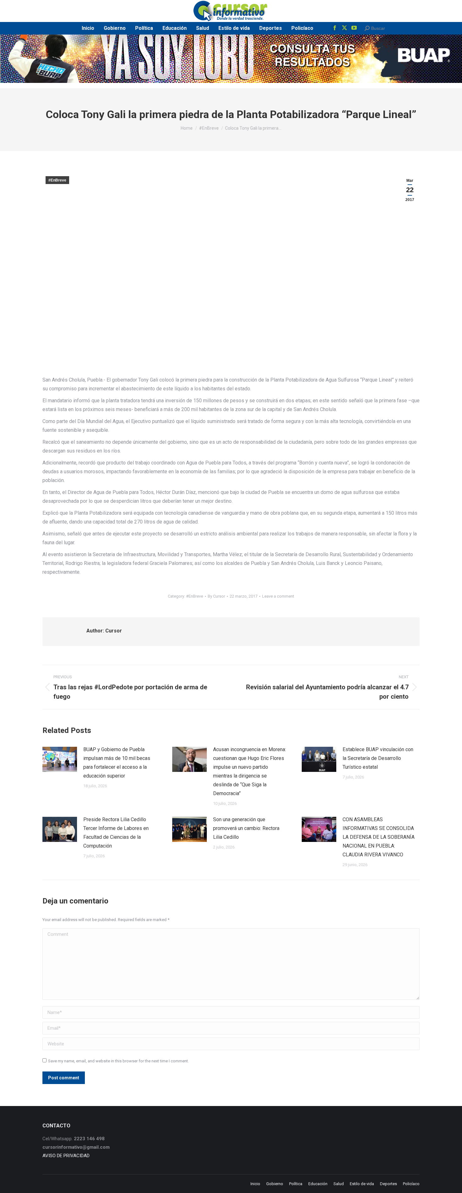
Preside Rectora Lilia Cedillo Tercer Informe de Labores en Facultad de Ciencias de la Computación (116, 832)
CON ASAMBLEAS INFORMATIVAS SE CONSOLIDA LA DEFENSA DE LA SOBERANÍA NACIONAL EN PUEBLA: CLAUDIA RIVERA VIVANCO (379, 837)
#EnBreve (57, 180)
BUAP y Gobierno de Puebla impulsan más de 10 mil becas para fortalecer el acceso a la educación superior (116, 762)
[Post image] (59, 759)
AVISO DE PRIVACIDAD (66, 1155)
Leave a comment (278, 596)
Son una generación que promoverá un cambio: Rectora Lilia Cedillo (246, 828)
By (216, 596)
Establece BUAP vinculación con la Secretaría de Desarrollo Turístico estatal (378, 758)
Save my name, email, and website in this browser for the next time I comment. (118, 1061)
